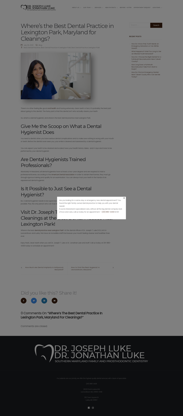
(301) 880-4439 (108, 212)
